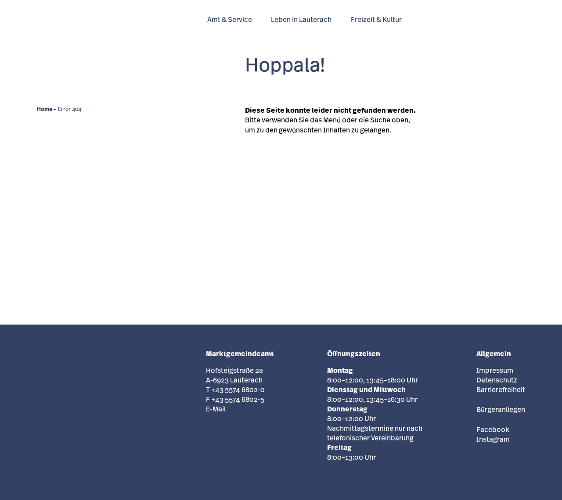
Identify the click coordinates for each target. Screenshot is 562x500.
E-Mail (216, 409)
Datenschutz (496, 380)
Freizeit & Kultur (376, 20)
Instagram (493, 439)
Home (44, 109)
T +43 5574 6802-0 (235, 390)
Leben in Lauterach (301, 20)
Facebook (492, 430)
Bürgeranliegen (500, 410)
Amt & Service (229, 20)
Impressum (494, 371)
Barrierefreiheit (500, 390)
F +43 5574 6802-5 (235, 400)
